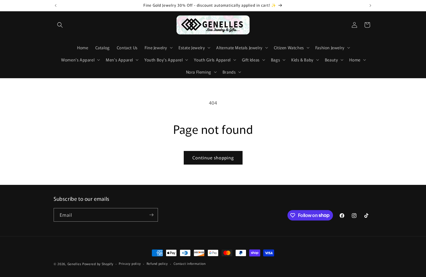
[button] (60, 25)
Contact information (190, 263)
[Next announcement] (370, 5)
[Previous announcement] (55, 5)
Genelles (74, 263)
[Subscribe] (151, 215)
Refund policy (157, 263)
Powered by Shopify (97, 263)
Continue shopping (213, 157)
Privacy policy (130, 263)
